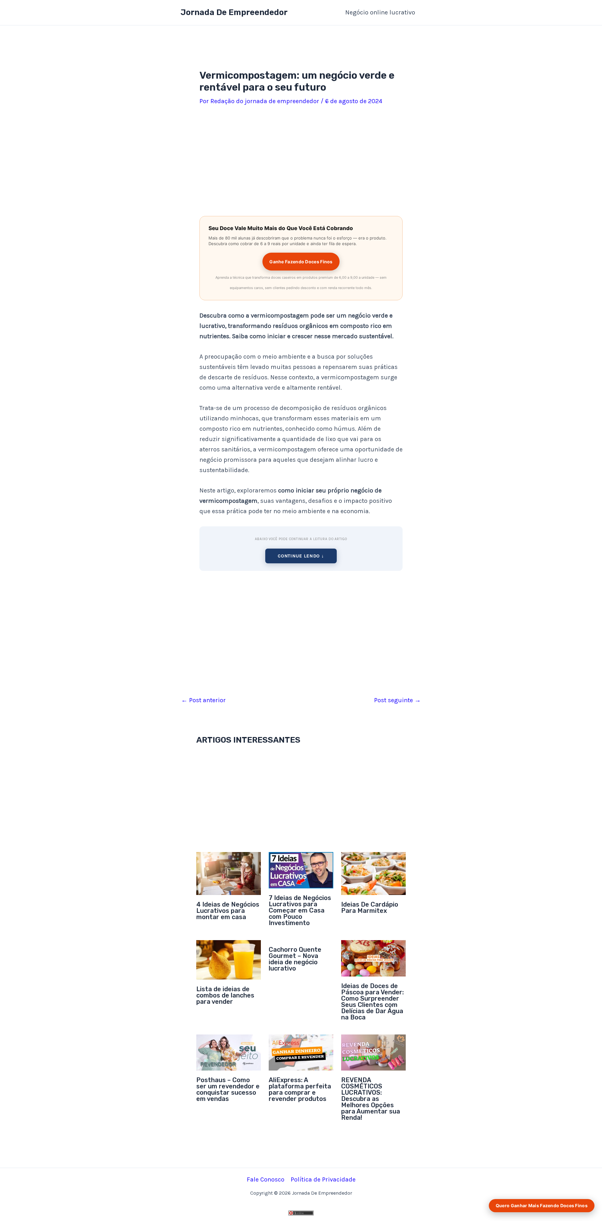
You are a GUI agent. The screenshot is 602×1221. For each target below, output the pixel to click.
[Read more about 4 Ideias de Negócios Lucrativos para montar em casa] (228, 872)
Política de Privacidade (323, 1179)
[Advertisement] (301, 162)
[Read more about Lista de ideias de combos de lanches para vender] (228, 959)
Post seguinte (397, 700)
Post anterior (203, 700)
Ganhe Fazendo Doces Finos (301, 261)
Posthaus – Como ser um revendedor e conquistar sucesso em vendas (228, 1089)
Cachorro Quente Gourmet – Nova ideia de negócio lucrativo (295, 959)
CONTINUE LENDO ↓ (301, 556)
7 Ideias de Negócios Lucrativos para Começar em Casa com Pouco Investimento (300, 910)
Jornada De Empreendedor (234, 12)
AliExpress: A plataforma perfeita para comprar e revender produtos (300, 1089)
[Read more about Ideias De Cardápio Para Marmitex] (373, 872)
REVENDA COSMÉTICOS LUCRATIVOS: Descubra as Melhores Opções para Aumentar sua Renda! (370, 1098)
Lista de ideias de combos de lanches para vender (225, 995)
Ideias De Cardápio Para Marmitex (369, 907)
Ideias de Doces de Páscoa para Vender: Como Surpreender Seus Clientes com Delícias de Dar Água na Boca (372, 1001)
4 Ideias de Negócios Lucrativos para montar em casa (227, 911)
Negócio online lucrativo (380, 12)
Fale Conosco (265, 1179)
